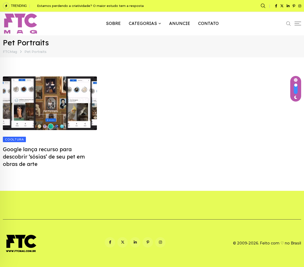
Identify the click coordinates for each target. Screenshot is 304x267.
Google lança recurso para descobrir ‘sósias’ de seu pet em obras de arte (44, 156)
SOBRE (113, 23)
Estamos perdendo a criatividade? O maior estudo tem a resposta (91, 6)
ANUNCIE (179, 23)
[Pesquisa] (264, 5)
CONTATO (208, 23)
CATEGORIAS (143, 23)
